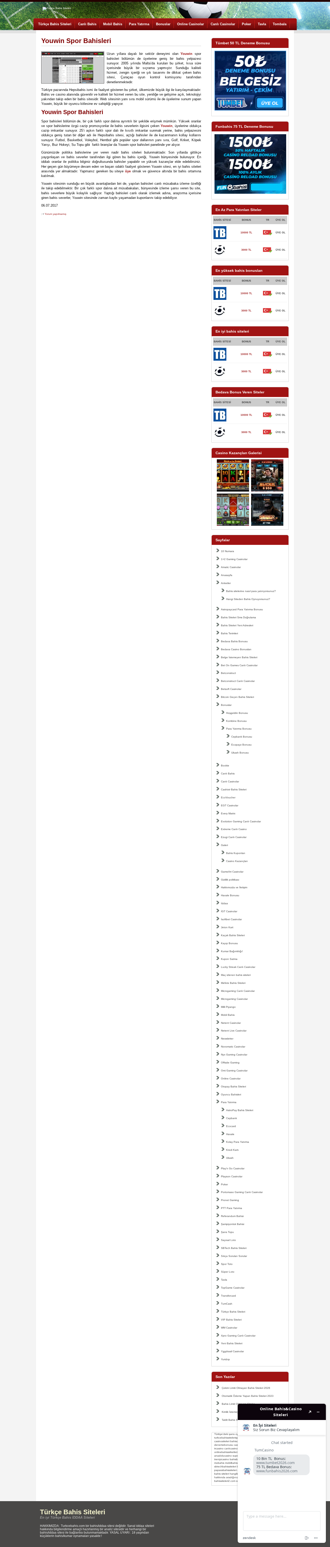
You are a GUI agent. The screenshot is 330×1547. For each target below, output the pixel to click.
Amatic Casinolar (231, 567)
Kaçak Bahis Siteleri (233, 935)
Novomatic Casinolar (233, 1046)
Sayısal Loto (228, 1240)
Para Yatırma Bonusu (239, 728)
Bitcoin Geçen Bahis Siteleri (237, 697)
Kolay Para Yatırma (237, 1141)
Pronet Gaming (230, 1200)
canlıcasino (231, 1448)
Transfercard (228, 1295)
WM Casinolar (229, 1327)
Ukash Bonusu (240, 752)
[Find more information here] (282, 1473)
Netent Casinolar (231, 1022)
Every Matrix (228, 813)
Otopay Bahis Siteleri (233, 1086)
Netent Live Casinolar (233, 1030)
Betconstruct (228, 673)
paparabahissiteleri (225, 1470)
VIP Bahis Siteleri (231, 1319)
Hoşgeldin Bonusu (237, 713)
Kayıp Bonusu (229, 943)
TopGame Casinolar (232, 1287)
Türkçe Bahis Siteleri (54, 24)
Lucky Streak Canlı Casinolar (238, 967)
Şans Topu (227, 1232)
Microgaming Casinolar (234, 998)
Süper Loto (227, 1271)
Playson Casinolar (231, 1176)
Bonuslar (163, 24)
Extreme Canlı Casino (234, 829)
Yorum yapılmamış (55, 214)
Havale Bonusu (230, 895)
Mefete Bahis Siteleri (233, 983)
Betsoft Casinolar (231, 689)
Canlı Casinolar (223, 24)
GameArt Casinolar (232, 871)
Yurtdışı (225, 1359)
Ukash (230, 1157)
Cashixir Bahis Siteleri (233, 789)
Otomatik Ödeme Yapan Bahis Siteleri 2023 (248, 1395)
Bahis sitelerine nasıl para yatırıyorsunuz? (251, 591)
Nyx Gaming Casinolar (234, 1054)
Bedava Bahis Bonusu (234, 641)
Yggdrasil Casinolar (232, 1351)
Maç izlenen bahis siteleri (236, 975)
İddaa (224, 903)
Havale (230, 1134)
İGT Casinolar (229, 911)
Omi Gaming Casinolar (234, 1070)
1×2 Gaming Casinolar (234, 559)
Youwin (186, 54)
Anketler (226, 583)
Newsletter (227, 1038)
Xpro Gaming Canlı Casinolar (238, 1335)
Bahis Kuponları (235, 853)
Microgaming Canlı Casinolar (238, 991)
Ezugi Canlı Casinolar (233, 837)
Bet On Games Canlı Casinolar (239, 665)
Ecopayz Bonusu (241, 744)
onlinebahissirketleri (225, 1452)
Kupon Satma (229, 959)
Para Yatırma (139, 24)
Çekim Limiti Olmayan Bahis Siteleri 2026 (246, 1388)
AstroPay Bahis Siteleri (239, 1110)
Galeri (224, 845)
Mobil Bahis (112, 24)
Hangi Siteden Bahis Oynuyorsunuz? (248, 599)
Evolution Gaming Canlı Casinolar (241, 821)
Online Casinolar (190, 24)
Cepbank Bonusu (241, 736)
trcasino (219, 1448)
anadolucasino (223, 1455)
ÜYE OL (280, 232)
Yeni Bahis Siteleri (231, 1343)
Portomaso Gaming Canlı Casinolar (242, 1192)
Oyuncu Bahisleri (231, 1094)
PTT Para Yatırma (231, 1208)
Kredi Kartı (232, 1149)
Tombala (279, 24)
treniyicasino (221, 1459)
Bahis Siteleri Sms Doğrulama (238, 617)
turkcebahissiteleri (224, 1437)
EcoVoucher (228, 797)
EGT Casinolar (229, 805)
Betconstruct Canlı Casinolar (238, 681)
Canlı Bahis (87, 24)
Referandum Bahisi (232, 1216)
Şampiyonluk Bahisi (232, 1224)
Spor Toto (227, 1264)
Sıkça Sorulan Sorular (234, 1256)
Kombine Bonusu (236, 721)
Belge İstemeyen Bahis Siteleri (239, 657)
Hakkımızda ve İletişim (234, 887)
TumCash (226, 1303)
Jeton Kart (227, 927)
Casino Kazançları (237, 861)
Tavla (262, 24)
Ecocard (231, 1126)
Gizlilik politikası (230, 879)
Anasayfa (226, 575)
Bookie (225, 765)
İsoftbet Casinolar (231, 919)
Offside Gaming (230, 1062)
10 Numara (227, 551)
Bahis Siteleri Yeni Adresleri (237, 625)
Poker (246, 24)
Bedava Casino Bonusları (236, 649)
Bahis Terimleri (229, 633)
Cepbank (231, 1118)
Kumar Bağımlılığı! (232, 951)
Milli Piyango (228, 1006)
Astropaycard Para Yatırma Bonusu (242, 609)
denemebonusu (223, 1444)
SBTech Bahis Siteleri (233, 1248)
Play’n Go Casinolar (232, 1168)
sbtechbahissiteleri (225, 1466)
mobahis (219, 1462)
